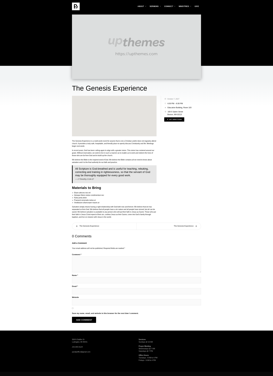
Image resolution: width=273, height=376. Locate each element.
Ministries (184, 6)
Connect (168, 6)
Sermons (154, 6)
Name (75, 275)
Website (75, 297)
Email (75, 286)
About (141, 6)
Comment (76, 254)
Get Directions (175, 119)
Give (197, 6)
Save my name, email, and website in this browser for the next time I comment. (105, 313)
